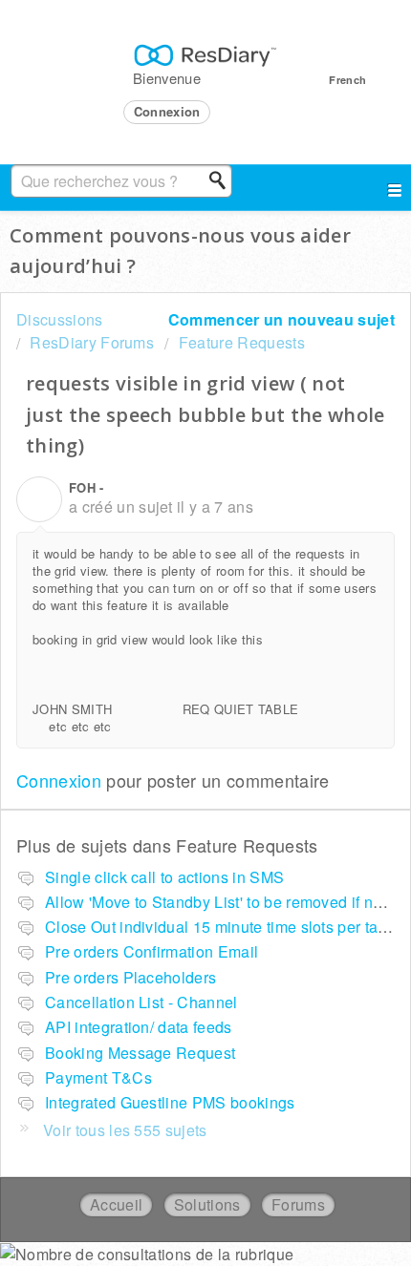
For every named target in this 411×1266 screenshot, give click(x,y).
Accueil (116, 1204)
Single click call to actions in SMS (164, 877)
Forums (298, 1204)
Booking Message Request (140, 1053)
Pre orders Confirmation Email (151, 951)
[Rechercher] (222, 180)
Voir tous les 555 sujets (125, 1130)
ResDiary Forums (92, 342)
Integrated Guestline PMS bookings (170, 1102)
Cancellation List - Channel (141, 1002)
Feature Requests (241, 342)
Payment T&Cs (98, 1077)
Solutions (207, 1204)
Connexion (58, 780)
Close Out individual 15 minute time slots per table (222, 927)
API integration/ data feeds (138, 1027)
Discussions (59, 319)
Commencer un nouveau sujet (281, 319)
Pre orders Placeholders (130, 977)
